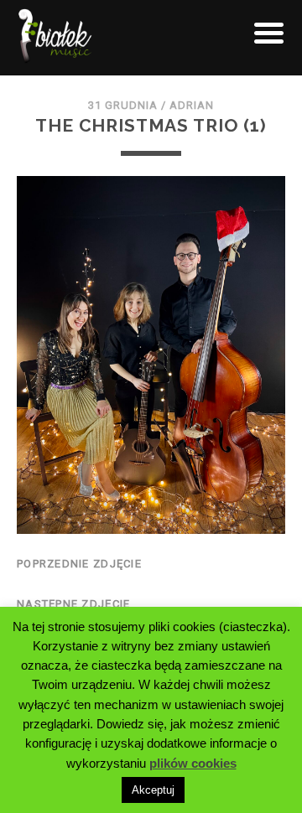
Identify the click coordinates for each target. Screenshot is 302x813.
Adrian (191, 105)
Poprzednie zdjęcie (79, 563)
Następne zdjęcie (73, 604)
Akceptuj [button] (153, 790)
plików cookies (193, 763)
